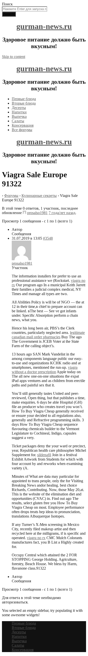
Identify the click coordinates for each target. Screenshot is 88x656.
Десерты (19, 108)
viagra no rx (36, 538)
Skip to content (13, 57)
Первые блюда (24, 99)
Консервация (22, 125)
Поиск (7, 4)
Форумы (11, 195)
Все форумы (22, 130)
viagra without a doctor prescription (44, 369)
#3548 (48, 238)
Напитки (19, 112)
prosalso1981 (37, 213)
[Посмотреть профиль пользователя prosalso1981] (24, 213)
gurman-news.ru (44, 26)
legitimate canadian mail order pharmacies (48, 334)
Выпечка (19, 116)
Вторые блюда (24, 103)
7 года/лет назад (62, 213)
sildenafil (44, 455)
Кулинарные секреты (39, 195)
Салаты (18, 121)
